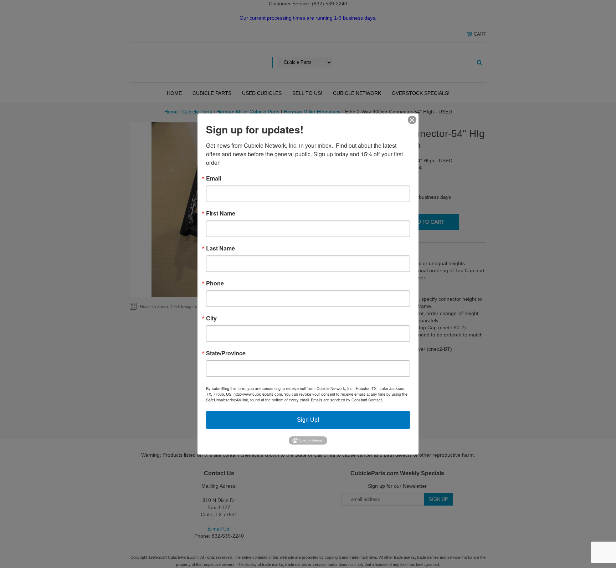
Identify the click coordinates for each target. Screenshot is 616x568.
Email (213, 178)
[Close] (412, 120)
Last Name (220, 248)
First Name (220, 213)
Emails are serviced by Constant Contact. (347, 399)
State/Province (226, 353)
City (211, 318)
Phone (215, 283)
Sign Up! (308, 420)
